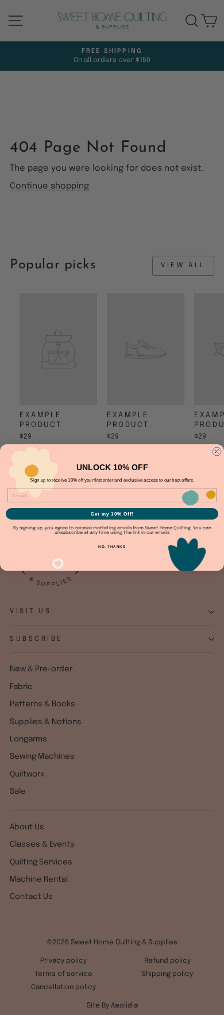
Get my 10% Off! (112, 514)
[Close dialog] (217, 451)
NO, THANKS (112, 547)
